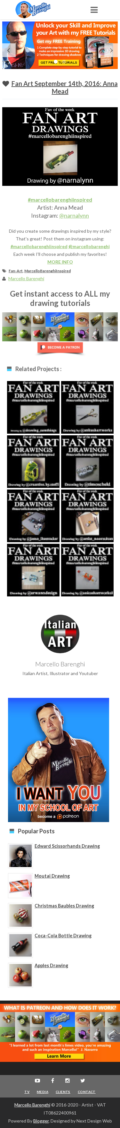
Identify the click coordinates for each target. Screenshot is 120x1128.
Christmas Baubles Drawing (64, 905)
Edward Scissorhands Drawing (67, 846)
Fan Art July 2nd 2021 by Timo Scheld (87, 467)
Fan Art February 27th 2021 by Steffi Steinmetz (33, 467)
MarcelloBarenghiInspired (47, 270)
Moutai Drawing (52, 876)
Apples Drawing (51, 965)
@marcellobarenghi (89, 246)
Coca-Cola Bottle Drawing (63, 935)
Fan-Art (16, 270)
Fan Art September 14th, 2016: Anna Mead (65, 87)
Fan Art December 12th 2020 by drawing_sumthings (33, 416)
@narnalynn (74, 215)
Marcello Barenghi (32, 1104)
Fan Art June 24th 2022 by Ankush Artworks (87, 576)
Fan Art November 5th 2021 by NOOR (87, 521)
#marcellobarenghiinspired (60, 199)
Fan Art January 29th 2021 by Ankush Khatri (87, 413)
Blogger (41, 1121)
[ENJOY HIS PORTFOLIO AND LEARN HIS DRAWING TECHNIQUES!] (39, 9)
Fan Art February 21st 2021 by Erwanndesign (33, 576)
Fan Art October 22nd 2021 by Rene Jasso (33, 521)
